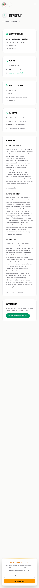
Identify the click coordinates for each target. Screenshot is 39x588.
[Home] (10, 4)
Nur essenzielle (19, 576)
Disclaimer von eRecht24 (16, 292)
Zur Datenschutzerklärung (18, 315)
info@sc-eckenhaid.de (15, 73)
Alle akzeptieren (19, 581)
